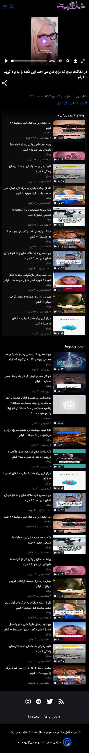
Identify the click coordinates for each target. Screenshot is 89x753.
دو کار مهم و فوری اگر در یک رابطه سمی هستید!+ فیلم (28, 378)
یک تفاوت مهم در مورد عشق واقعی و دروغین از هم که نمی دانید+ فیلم (29, 454)
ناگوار (60, 103)
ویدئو (48, 154)
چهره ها (47, 418)
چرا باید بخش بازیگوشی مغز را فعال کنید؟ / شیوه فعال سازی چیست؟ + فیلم (27, 277)
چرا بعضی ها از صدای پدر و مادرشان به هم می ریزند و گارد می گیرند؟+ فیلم (28, 357)
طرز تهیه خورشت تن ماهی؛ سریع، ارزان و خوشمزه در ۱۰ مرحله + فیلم (27, 432)
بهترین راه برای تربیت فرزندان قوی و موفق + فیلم (30, 299)
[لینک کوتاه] (5, 84)
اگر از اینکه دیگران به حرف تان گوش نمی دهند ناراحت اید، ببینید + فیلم (27, 190)
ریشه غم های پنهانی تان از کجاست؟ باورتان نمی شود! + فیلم (30, 147)
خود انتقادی (77, 103)
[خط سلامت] (55, 6)
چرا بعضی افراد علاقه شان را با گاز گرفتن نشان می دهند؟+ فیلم (27, 256)
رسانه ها (47, 133)
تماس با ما (52, 716)
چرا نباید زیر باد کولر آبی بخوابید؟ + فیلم (30, 125)
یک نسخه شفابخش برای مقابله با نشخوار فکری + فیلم (31, 212)
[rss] (61, 702)
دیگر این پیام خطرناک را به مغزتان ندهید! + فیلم (31, 321)
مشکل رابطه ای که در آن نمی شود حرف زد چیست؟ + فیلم (28, 234)
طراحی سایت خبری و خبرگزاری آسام (39, 742)
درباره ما (34, 716)
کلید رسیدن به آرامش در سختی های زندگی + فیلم (30, 169)
